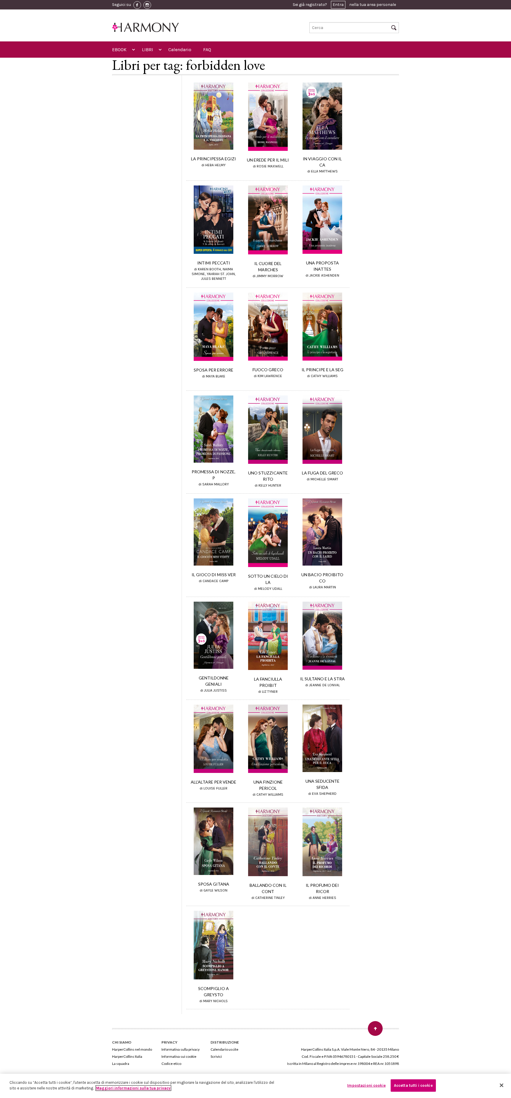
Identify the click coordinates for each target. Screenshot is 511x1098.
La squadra (120, 1063)
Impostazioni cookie (366, 1085)
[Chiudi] (501, 1085)
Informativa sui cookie (178, 1056)
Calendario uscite (224, 1049)
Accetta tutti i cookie (413, 1085)
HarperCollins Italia (127, 1056)
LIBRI (147, 49)
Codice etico (171, 1063)
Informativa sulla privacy (180, 1049)
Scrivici (216, 1056)
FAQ (207, 49)
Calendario (179, 49)
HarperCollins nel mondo (132, 1049)
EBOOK (119, 49)
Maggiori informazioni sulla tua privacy (133, 1088)
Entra (338, 4)
